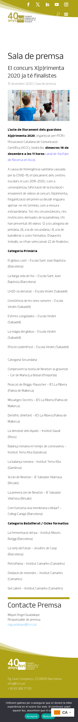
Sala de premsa (45, 84)
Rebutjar (48, 716)
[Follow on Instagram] (66, 5)
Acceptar (32, 716)
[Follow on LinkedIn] (47, 5)
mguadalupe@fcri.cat (22, 624)
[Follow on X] (38, 5)
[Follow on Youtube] (57, 5)
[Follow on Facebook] (28, 5)
